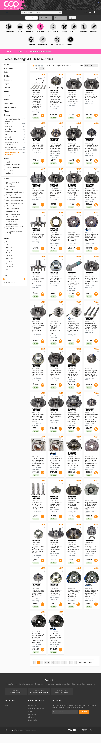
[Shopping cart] (90, 12)
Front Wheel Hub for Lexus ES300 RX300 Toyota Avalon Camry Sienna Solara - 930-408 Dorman (38, 328)
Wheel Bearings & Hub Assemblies (12, 153)
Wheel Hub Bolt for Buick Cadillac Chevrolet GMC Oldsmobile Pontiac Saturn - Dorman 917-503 (73, 282)
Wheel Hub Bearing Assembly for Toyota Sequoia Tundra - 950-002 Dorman (91, 548)
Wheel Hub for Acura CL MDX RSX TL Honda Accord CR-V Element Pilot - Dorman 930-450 (91, 194)
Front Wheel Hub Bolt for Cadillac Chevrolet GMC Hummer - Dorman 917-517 (37, 506)
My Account (32, 705)
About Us (31, 717)
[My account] (94, 12)
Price (5, 275)
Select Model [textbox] (59, 18)
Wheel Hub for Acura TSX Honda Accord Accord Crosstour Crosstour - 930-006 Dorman (91, 148)
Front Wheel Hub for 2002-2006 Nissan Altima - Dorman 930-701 (56, 548)
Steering (7, 99)
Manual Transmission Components (11, 143)
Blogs (6, 705)
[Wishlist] (85, 12)
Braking (7, 76)
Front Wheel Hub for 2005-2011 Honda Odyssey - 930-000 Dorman (38, 193)
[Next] (75, 662)
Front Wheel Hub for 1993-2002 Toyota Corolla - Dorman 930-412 (56, 373)
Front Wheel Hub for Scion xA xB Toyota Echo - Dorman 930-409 (38, 373)
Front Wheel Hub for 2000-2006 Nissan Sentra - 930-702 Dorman (56, 505)
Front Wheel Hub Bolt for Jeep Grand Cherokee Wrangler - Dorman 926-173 (91, 326)
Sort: (81, 66)
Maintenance (9, 140)
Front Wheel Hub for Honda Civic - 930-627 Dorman (56, 416)
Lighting (7, 95)
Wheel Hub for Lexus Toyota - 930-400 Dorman (91, 97)
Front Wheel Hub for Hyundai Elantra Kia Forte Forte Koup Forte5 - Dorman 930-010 (38, 593)
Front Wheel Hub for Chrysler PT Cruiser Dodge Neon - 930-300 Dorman (73, 548)
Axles (6, 124)
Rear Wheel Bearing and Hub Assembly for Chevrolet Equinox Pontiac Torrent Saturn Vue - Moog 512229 (38, 638)
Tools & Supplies (10, 107)
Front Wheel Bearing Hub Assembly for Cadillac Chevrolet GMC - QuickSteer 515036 (91, 593)
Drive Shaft (8, 129)
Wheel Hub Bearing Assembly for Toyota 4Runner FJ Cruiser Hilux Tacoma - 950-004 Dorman (73, 418)
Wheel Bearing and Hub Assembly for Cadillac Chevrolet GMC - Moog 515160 (91, 373)
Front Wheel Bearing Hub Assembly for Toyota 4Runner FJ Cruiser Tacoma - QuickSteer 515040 (56, 462)
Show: (36, 69)
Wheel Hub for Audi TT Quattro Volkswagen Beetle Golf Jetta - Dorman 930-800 (38, 549)
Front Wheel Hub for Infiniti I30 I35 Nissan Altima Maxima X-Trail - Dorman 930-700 (73, 506)
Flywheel (8, 137)
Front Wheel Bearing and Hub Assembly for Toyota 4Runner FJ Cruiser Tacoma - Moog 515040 (38, 462)
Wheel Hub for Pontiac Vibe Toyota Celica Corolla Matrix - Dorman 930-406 (73, 147)
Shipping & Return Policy (36, 708)
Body (6, 72)
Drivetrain (20, 51)
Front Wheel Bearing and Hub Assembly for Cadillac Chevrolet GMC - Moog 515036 (73, 593)
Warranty (31, 711)
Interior (6, 92)
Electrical (8, 134)
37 (71, 662)
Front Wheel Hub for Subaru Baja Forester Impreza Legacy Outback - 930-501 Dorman (56, 238)
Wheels (6, 111)
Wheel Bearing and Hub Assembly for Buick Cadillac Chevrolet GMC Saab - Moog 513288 (91, 462)
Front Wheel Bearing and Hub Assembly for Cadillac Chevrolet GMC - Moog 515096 (73, 238)
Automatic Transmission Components (12, 120)
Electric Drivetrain (10, 132)
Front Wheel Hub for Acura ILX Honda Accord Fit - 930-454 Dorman (91, 280)
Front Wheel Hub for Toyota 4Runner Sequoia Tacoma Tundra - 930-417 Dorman (73, 374)
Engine (6, 84)
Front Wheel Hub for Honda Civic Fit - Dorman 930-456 (56, 279)
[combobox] (31, 18)
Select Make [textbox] (45, 18)
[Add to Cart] (42, 115)
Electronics (8, 80)
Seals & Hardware (10, 147)
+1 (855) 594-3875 (15, 692)
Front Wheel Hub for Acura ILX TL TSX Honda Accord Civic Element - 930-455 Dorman (38, 418)
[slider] (4, 279)
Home (9, 51)
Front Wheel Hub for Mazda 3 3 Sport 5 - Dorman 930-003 (38, 236)
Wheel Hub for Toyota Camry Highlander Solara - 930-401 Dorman (73, 98)
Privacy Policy (32, 720)
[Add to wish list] (44, 77)
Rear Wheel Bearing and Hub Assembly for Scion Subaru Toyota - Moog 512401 (91, 506)
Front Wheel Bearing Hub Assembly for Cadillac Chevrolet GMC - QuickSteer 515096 (91, 238)
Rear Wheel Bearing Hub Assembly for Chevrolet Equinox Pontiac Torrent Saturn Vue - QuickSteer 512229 (56, 638)
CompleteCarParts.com (16, 730)
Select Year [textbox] (31, 18)
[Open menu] (7, 12)
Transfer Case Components (13, 150)
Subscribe (84, 712)
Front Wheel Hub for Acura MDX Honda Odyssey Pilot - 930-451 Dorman (38, 147)
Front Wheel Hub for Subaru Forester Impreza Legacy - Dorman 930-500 (56, 592)
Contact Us (32, 714)
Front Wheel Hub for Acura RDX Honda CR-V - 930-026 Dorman (56, 193)
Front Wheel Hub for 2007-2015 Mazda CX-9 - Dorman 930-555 (38, 280)
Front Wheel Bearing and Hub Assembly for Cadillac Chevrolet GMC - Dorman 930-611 (73, 462)
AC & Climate (9, 68)
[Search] (60, 12)
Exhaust (7, 88)
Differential (8, 126)
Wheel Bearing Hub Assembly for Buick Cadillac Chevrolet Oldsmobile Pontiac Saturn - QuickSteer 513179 (73, 328)
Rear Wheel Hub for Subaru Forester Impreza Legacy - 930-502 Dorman (73, 193)
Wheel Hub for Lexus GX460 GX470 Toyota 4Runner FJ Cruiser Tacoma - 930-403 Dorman (91, 418)
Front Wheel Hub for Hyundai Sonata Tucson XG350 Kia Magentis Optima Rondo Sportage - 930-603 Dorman (56, 149)
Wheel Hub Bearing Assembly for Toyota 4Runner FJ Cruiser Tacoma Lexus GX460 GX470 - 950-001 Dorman (56, 100)
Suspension (8, 103)
